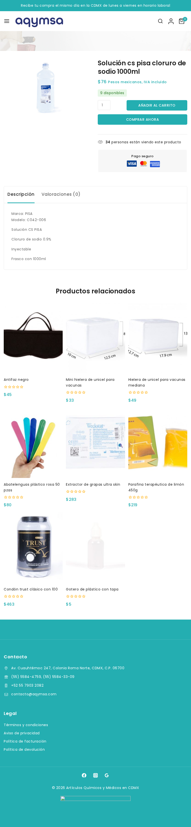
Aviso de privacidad (22, 733)
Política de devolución (24, 749)
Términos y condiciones (26, 724)
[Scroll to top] (178, 816)
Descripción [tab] (21, 194)
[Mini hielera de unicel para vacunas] (95, 338)
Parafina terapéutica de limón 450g (156, 487)
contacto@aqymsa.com (34, 694)
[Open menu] (7, 21)
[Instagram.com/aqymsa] (95, 775)
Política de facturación (25, 741)
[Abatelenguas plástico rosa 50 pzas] (33, 442)
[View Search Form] (160, 21)
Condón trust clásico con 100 (31, 589)
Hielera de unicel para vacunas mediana (157, 382)
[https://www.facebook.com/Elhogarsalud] (84, 775)
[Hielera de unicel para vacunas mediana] (157, 338)
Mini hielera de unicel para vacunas (90, 382)
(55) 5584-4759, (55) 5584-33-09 (43, 676)
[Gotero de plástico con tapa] (95, 547)
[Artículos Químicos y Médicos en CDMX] (39, 21)
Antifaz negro (16, 379)
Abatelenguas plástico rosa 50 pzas (32, 487)
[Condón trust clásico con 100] (33, 547)
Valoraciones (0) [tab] (61, 194)
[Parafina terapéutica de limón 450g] (157, 442)
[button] (95, 364)
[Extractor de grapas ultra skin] (95, 442)
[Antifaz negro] (33, 338)
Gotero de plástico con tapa (92, 589)
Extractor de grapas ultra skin (93, 484)
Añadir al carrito (157, 105)
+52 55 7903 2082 (27, 685)
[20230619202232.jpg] (47, 88)
